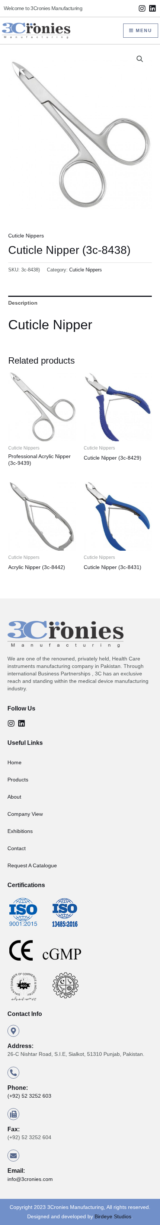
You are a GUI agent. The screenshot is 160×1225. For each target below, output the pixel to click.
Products (17, 780)
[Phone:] (13, 1073)
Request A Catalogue (32, 865)
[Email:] (13, 1156)
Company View (25, 814)
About (14, 797)
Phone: (17, 1088)
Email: (16, 1171)
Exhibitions (20, 831)
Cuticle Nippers (26, 236)
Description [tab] (23, 303)
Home (14, 762)
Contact (16, 848)
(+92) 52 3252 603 (29, 1096)
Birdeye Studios (113, 1216)
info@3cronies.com (30, 1179)
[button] (140, 59)
